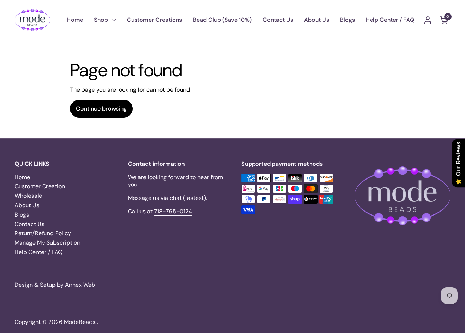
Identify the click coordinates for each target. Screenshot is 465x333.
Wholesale (28, 196)
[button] (445, 20)
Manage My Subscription (47, 242)
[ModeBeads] (32, 20)
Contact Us (29, 224)
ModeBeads (80, 322)
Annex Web (80, 285)
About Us (27, 205)
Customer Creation (40, 186)
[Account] (427, 20)
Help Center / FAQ (38, 252)
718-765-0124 (173, 211)
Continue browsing (101, 108)
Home (22, 177)
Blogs (22, 214)
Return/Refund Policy (43, 233)
